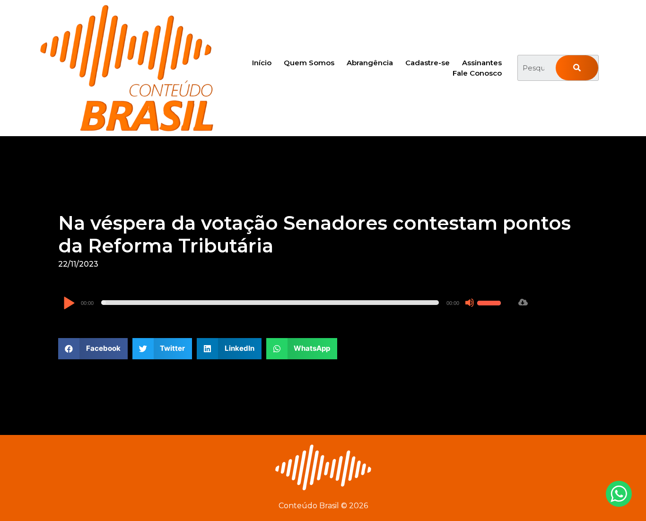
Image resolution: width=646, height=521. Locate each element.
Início (261, 62)
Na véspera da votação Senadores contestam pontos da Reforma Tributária (314, 234)
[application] (283, 302)
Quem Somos (309, 62)
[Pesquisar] (577, 67)
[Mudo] (469, 302)
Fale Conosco (477, 73)
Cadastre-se (427, 62)
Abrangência (370, 62)
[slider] (490, 301)
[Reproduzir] (69, 303)
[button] (93, 348)
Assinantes (482, 62)
